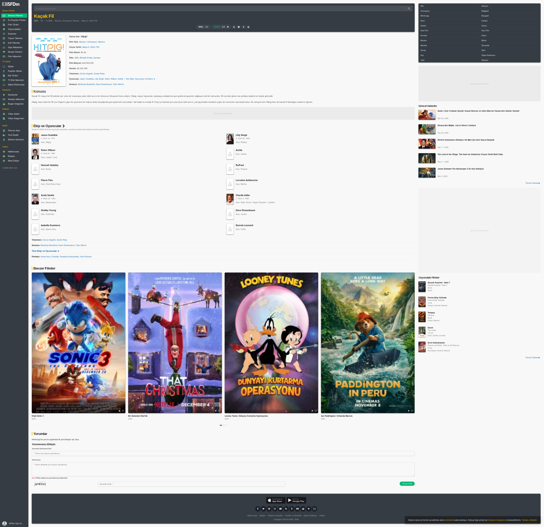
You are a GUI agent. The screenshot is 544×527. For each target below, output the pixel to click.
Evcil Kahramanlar (436, 342)
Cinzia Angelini (86, 73)
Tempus (431, 312)
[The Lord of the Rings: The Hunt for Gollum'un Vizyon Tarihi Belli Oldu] (426, 158)
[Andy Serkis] (35, 199)
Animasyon (67, 20)
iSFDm (286, 519)
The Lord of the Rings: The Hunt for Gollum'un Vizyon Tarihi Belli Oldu (470, 154)
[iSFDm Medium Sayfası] (297, 508)
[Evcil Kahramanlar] (422, 347)
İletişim (262, 515)
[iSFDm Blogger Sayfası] (286, 508)
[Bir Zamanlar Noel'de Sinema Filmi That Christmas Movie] (175, 343)
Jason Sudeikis (87, 78)
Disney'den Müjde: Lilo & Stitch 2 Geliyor (457, 125)
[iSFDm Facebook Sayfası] (257, 508)
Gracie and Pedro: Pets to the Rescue (443, 345)
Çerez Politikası (310, 515)
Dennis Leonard (244, 225)
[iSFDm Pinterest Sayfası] (269, 508)
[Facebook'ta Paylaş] (244, 27)
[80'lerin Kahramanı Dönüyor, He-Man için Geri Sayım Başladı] (426, 144)
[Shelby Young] (35, 214)
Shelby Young (48, 210)
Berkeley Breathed (86, 84)
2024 (34, 418)
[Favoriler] (239, 27)
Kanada (96, 57)
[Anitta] (230, 154)
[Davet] (422, 332)
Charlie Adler (243, 195)
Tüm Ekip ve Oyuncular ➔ (45, 251)
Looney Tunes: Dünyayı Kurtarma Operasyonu (246, 416)
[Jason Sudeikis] (35, 139)
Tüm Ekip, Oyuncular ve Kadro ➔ (140, 78)
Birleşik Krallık (86, 57)
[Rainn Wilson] (35, 154)
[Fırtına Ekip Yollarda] (422, 301)
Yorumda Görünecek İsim (41, 448)
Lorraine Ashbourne (247, 180)
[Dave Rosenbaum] (230, 214)
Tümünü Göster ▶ (532, 183)
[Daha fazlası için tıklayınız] (308, 508)
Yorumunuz (36, 459)
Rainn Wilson (111, 78)
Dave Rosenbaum (104, 84)
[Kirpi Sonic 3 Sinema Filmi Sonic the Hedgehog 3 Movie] (78, 343)
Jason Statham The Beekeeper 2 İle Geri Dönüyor (461, 169)
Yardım (322, 515)
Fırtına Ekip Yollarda (437, 297)
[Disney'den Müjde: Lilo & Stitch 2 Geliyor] (426, 129)
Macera (76, 20)
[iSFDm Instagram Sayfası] (274, 508)
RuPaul (240, 165)
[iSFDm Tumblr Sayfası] (291, 508)
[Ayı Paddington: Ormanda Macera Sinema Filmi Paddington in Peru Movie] (368, 343)
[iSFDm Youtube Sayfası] (280, 508)
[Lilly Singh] (230, 139)
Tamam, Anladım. (529, 519)
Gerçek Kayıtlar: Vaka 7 (439, 282)
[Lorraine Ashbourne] (230, 184)
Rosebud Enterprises (69, 256)
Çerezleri (449, 519)
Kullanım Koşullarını (497, 519)
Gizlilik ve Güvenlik (293, 515)
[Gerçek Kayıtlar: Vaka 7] (422, 286)
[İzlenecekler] (234, 27)
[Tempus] (422, 317)
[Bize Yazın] (314, 508)
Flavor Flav (47, 180)
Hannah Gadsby (50, 165)
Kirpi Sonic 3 (38, 416)
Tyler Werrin (118, 84)
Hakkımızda (252, 515)
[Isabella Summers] (35, 229)
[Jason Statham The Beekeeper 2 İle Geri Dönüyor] (426, 173)
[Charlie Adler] (230, 199)
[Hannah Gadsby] (35, 169)
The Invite (432, 330)
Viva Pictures (86, 256)
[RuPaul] (230, 169)
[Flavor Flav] (35, 184)
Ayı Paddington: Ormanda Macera (336, 416)
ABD (77, 57)
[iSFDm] (10, 4)
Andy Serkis (47, 195)
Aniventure (45, 256)
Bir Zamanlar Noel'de (138, 416)
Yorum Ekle (407, 483)
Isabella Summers (50, 225)
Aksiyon (58, 20)
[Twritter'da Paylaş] (248, 27)
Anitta (120, 78)
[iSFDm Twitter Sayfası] (263, 508)
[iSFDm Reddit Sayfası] (303, 508)
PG (42, 20)
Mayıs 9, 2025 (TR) (89, 20)
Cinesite (55, 256)
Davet (430, 327)
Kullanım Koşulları (275, 515)
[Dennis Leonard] (230, 229)
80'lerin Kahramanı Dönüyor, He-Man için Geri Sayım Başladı (466, 140)
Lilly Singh (99, 78)
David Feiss (99, 73)
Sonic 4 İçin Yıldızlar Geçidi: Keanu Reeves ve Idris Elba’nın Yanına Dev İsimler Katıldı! (478, 111)
